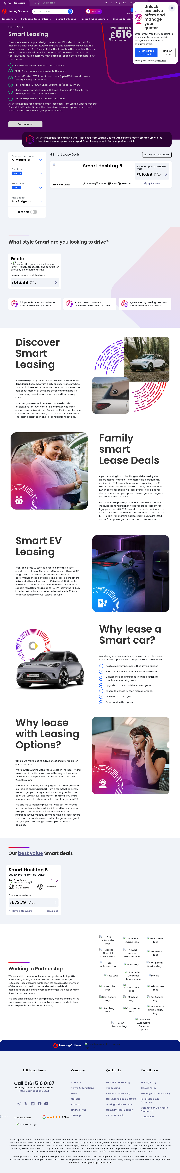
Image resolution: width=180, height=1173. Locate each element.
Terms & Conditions (82, 1088)
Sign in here (160, 60)
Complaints (147, 1116)
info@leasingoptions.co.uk (34, 1091)
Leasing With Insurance (119, 1104)
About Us (76, 1082)
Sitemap (76, 1115)
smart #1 (56, 52)
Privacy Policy (148, 1082)
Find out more (25, 124)
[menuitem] (132, 11)
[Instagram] (19, 1104)
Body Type (18, 183)
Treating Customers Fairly (155, 1093)
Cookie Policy (148, 1088)
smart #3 (38, 55)
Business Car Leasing (118, 1093)
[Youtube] (46, 1104)
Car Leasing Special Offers (121, 1099)
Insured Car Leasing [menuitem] (66, 19)
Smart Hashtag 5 (102, 166)
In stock (33, 212)
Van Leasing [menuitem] (48, 3)
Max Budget (18, 198)
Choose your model (23, 156)
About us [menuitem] (108, 3)
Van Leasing (113, 1088)
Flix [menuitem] (124, 3)
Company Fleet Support (119, 1110)
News (74, 1093)
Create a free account (146, 52)
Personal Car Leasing (118, 1082)
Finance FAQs (78, 1110)
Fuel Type (17, 169)
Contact (76, 1104)
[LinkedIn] (33, 1104)
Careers (75, 1099)
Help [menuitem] (131, 3)
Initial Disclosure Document (150, 1100)
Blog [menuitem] (118, 3)
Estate (17, 259)
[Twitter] (26, 1104)
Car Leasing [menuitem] (19, 3)
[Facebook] (39, 1104)
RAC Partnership (115, 1115)
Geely (50, 384)
